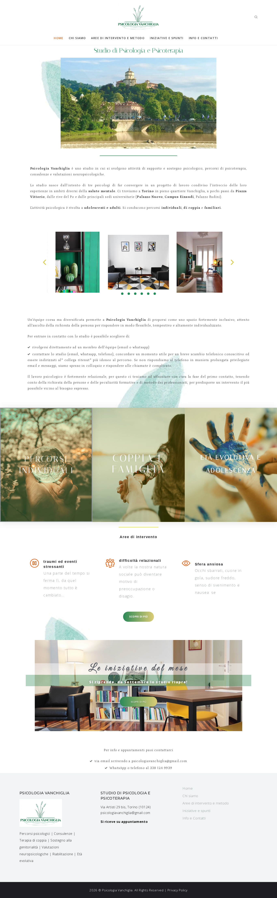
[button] (122, 293)
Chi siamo (77, 38)
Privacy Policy (177, 890)
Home (58, 38)
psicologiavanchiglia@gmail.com (125, 813)
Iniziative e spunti (167, 38)
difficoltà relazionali (140, 561)
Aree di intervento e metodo (118, 38)
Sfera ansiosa (209, 564)
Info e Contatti (203, 38)
